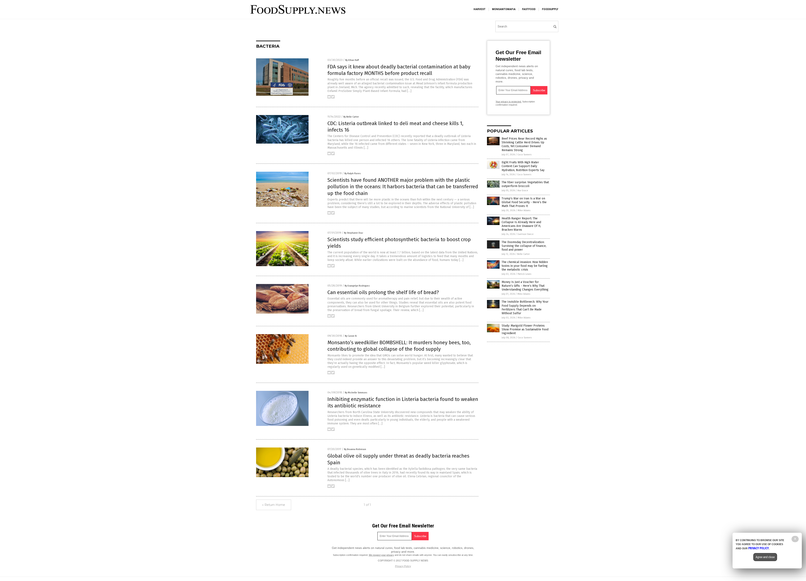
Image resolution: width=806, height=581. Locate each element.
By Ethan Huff (352, 60)
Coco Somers (524, 154)
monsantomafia (504, 9)
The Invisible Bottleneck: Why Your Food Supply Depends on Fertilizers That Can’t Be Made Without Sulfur (525, 307)
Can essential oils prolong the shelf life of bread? (383, 292)
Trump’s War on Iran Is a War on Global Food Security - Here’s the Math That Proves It (524, 202)
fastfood (528, 9)
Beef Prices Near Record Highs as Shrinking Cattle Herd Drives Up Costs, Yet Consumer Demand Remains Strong (524, 144)
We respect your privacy (381, 555)
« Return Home (273, 505)
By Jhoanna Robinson (355, 449)
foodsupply (550, 9)
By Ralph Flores (352, 173)
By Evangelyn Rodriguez (357, 285)
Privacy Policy (403, 566)
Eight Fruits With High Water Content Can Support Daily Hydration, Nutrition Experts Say (523, 166)
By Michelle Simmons (356, 392)
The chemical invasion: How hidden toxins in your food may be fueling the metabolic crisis (525, 265)
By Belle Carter (351, 116)
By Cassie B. (351, 336)
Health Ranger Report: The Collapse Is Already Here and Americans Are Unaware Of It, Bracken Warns (521, 224)
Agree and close (765, 557)
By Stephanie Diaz (353, 233)
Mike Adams (524, 210)
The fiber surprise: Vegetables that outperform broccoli (525, 184)
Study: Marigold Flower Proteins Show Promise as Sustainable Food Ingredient (525, 329)
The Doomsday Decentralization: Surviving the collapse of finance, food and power (524, 245)
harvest (479, 9)
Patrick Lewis (524, 274)
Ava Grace (522, 190)
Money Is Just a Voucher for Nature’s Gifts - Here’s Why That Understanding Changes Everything (525, 285)
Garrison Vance (525, 234)
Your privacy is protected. (509, 101)
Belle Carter (523, 254)
